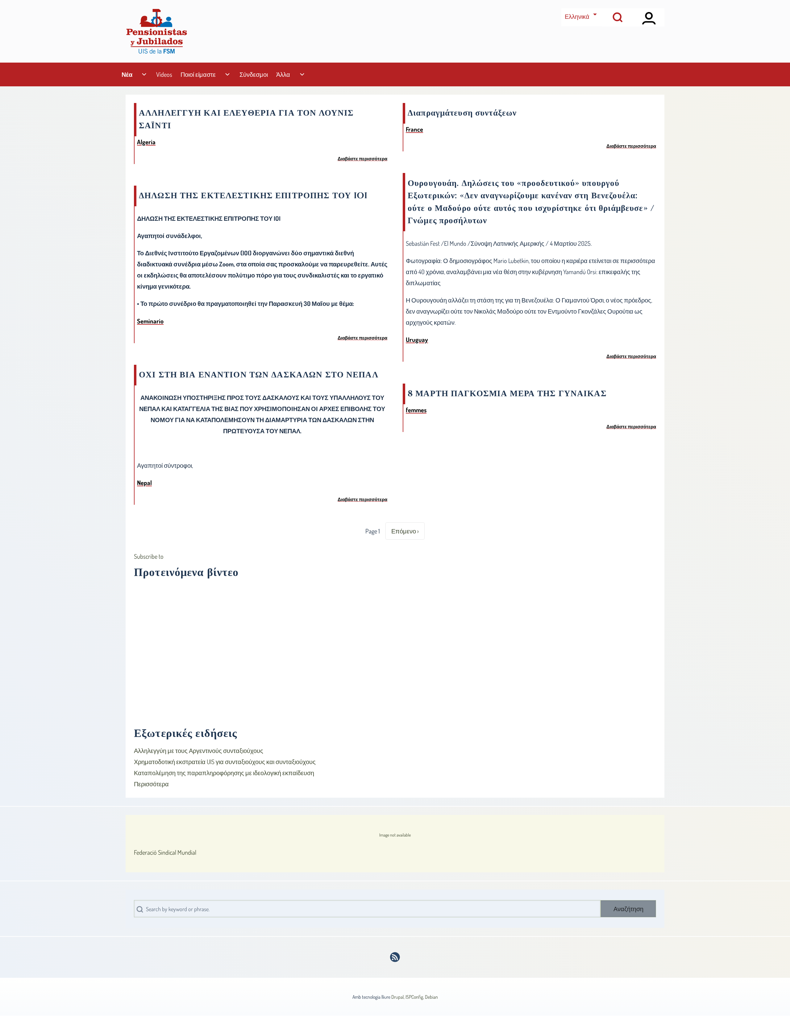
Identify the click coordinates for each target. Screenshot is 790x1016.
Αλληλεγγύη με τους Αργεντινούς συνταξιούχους (198, 751)
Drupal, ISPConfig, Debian (414, 997)
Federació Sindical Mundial (165, 852)
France (414, 129)
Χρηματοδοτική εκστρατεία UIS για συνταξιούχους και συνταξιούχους (225, 762)
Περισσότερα (151, 784)
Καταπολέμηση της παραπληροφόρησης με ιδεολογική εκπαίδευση (224, 773)
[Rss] (395, 957)
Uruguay (417, 339)
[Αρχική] (156, 31)
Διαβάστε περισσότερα (362, 158)
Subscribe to (149, 556)
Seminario (150, 321)
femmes (416, 410)
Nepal (144, 483)
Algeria (146, 142)
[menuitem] (126, 74)
